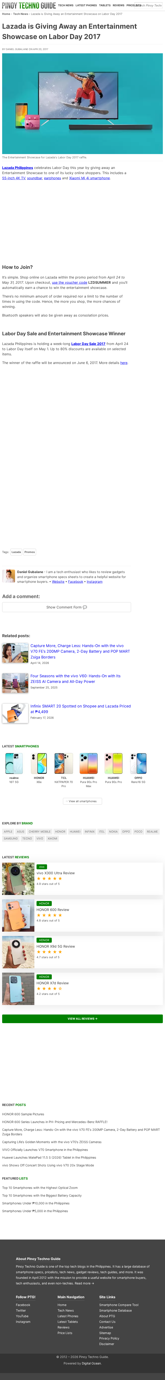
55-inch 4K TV (13, 178)
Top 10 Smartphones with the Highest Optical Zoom (40, 1187)
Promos (29, 552)
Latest (20, 746)
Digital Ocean (91, 1363)
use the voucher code (69, 282)
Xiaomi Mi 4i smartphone (89, 178)
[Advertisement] (66, 217)
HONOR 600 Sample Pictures (23, 1114)
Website (58, 582)
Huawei (75, 831)
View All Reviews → (83, 1018)
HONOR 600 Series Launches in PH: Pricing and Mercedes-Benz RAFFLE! (54, 1122)
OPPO (126, 831)
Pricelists (134, 5)
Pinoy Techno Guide (44, 1259)
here (123, 363)
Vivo (40, 838)
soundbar (34, 178)
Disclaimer (106, 1344)
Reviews (118, 5)
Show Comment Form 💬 (66, 607)
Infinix (90, 831)
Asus (20, 831)
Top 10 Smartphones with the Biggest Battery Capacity (42, 1195)
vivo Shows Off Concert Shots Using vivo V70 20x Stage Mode (48, 1165)
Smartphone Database (115, 1310)
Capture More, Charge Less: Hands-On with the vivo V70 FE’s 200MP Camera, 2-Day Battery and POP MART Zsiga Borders (81, 1132)
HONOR (60, 831)
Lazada (16, 552)
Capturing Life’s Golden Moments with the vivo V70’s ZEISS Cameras (52, 1142)
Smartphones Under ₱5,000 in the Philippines (35, 1211)
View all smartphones (81, 801)
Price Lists (65, 1333)
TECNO (27, 838)
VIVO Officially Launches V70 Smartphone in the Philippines (45, 1150)
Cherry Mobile (40, 831)
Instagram (94, 582)
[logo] (29, 5)
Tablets (105, 5)
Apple (8, 831)
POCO (138, 831)
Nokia (113, 831)
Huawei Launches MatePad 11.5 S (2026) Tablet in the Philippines (49, 1157)
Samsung (11, 838)
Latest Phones (86, 5)
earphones (52, 178)
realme (152, 831)
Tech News (65, 5)
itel (102, 831)
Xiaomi (52, 838)
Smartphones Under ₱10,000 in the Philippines (36, 1203)
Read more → (84, 1283)
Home (6, 14)
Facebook (75, 582)
